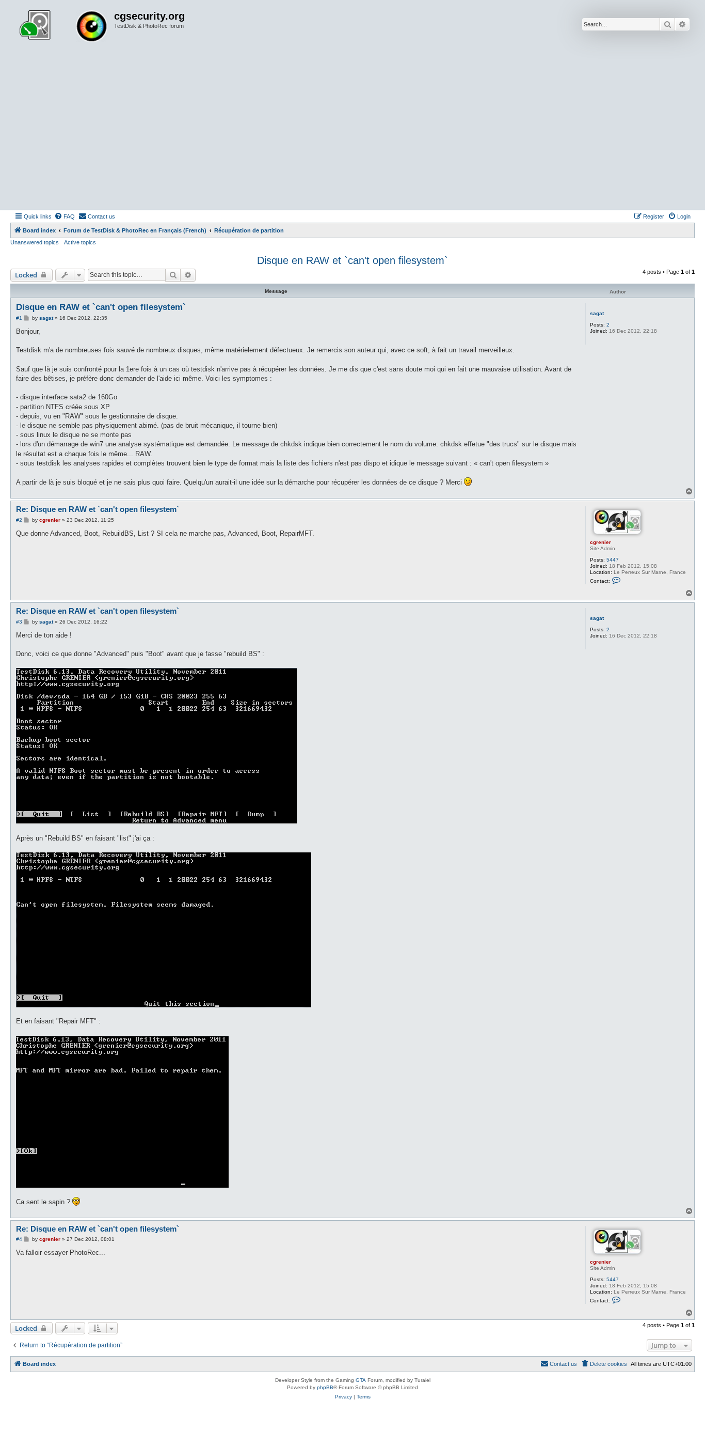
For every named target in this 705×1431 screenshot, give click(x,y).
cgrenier (600, 542)
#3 (19, 622)
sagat (597, 313)
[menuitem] (64, 216)
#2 (19, 520)
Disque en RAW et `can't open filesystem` (352, 260)
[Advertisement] (352, 132)
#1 (19, 318)
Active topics (80, 242)
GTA (361, 1380)
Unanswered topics (34, 242)
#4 (19, 1239)
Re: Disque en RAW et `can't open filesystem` (97, 509)
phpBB (325, 1387)
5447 (612, 560)
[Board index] (63, 27)
